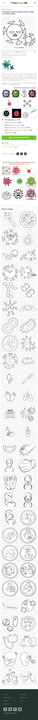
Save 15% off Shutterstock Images (25, 87)
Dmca (5, 700)
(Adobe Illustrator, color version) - (17, 127)
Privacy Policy (7, 697)
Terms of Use (23, 697)
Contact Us (7, 704)
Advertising (23, 694)
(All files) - (10, 133)
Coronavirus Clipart (21, 53)
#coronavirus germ (7, 147)
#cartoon (25, 145)
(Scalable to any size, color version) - (18, 130)
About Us (6, 694)
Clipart (11, 53)
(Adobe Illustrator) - (13, 122)
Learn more (22, 80)
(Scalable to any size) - (14, 125)
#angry (19, 145)
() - (12, 119)
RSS (21, 700)
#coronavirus (6, 145)
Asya (16, 51)
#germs (13, 145)
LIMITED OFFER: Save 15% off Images (18, 162)
